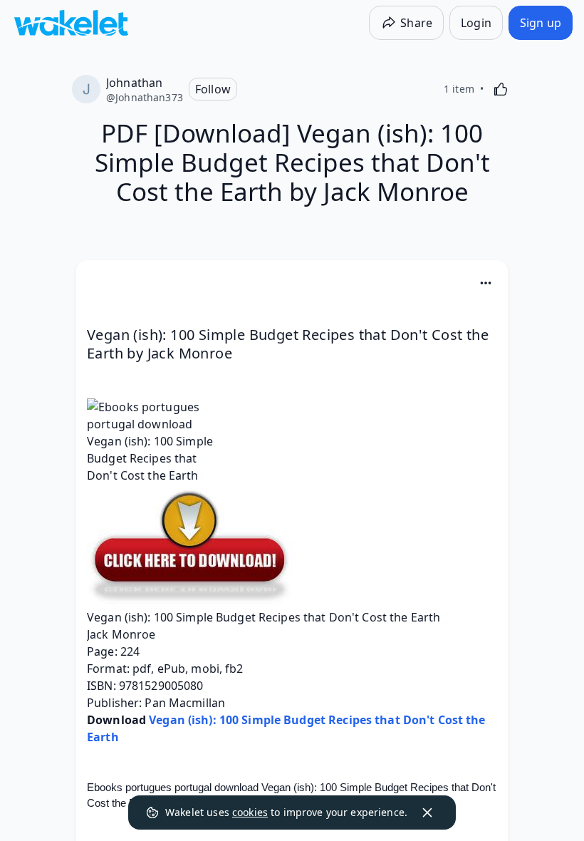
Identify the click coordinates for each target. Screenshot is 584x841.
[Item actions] (485, 283)
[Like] (500, 89)
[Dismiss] (427, 812)
